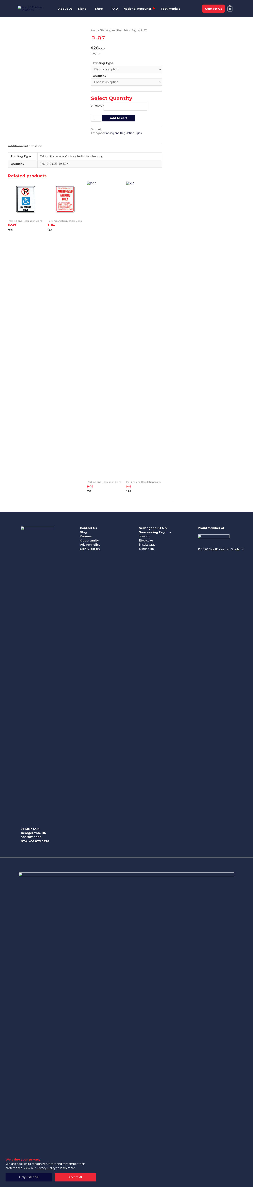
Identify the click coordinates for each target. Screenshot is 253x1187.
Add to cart (118, 118)
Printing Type (103, 63)
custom (97, 106)
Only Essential (29, 1177)
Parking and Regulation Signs (120, 30)
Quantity (99, 76)
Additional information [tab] (25, 146)
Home (95, 30)
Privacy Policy (46, 1168)
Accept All (75, 1177)
